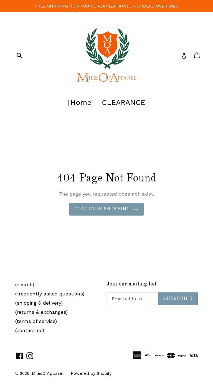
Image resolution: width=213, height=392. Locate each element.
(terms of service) (36, 321)
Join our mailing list (131, 284)
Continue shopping (102, 209)
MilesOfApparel (48, 373)
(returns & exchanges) (41, 312)
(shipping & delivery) (39, 303)
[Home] (81, 102)
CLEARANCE (123, 102)
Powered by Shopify (91, 373)
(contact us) (29, 330)
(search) (24, 284)
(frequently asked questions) (49, 294)
